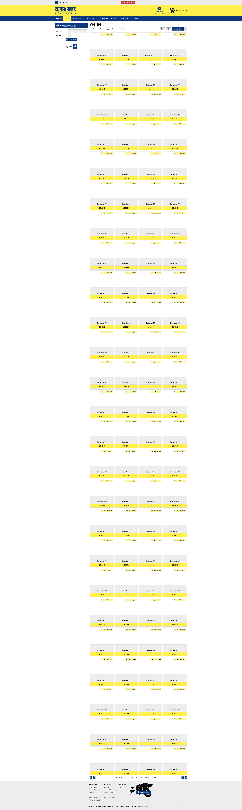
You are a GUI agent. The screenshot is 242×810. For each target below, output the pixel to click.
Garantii (91, 792)
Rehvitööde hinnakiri (94, 800)
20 (146, 777)
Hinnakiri (104, 18)
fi (66, 2)
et (56, 2)
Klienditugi (159, 11)
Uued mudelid (108, 790)
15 (134, 777)
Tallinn (121, 787)
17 (139, 777)
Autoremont (92, 18)
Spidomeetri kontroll (110, 797)
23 (152, 777)
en (60, 2)
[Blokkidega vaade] (182, 29)
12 (127, 777)
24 (155, 777)
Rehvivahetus (78, 18)
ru (63, 2)
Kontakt (136, 18)
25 (157, 777)
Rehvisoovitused (108, 792)
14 (132, 777)
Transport (92, 790)
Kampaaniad (107, 795)
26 (159, 777)
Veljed (67, 18)
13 (130, 777)
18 (141, 777)
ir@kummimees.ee (159, 13)
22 (150, 777)
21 (148, 777)
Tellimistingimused (94, 787)
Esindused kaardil (144, 792)
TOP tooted (107, 787)
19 (143, 777)
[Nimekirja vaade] (185, 29)
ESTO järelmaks (93, 797)
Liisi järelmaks (93, 795)
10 (123, 777)
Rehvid (59, 18)
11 (125, 777)
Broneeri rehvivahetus (128, 2)
